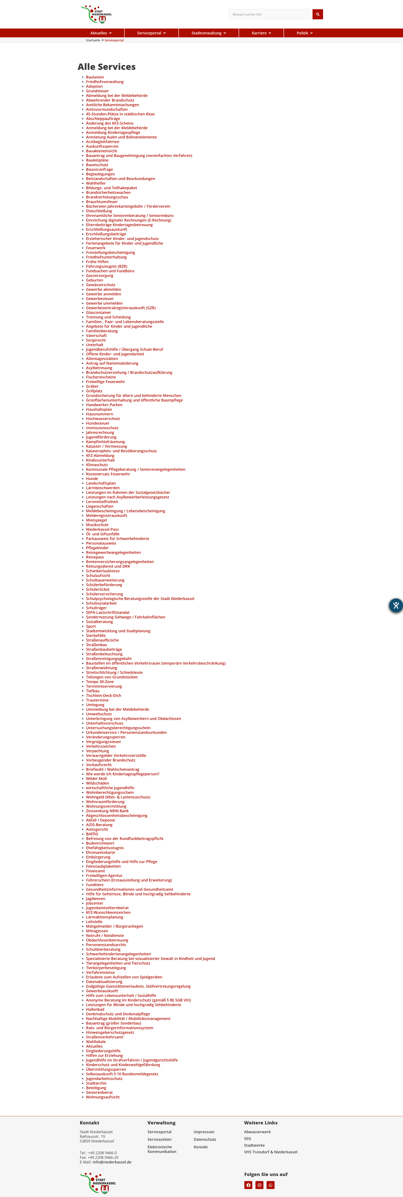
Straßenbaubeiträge (104, 649)
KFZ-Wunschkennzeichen (108, 912)
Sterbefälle (96, 635)
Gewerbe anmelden (103, 293)
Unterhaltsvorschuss (104, 723)
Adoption (94, 86)
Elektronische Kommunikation (162, 1149)
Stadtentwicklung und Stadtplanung (118, 630)
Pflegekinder (97, 547)
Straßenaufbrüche (102, 640)
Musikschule (97, 524)
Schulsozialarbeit (101, 603)
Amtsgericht (97, 829)
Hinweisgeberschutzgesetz (110, 1032)
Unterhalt (94, 344)
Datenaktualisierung (104, 981)
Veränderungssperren (105, 736)
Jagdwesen (95, 898)
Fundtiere (94, 884)
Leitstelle (94, 921)
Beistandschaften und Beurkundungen (120, 178)
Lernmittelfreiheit (102, 501)
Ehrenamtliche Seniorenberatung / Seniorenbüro (130, 215)
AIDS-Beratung (99, 824)
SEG (247, 1138)
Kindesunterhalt (100, 460)
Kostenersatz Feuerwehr (108, 473)
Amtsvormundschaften (107, 109)
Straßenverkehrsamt (104, 1036)
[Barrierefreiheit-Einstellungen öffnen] (396, 605)
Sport (91, 626)
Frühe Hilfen (97, 261)
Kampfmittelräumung (105, 441)
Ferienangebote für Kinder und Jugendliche (124, 243)
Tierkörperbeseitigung (106, 967)
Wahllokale (96, 1041)
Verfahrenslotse (100, 972)
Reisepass (95, 556)
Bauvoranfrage (99, 169)
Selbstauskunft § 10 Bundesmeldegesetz (122, 1073)
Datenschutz (205, 1139)
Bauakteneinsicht (101, 150)
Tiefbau (92, 690)
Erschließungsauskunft (106, 229)
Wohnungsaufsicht (103, 1096)
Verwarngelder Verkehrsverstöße (116, 755)
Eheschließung (99, 210)
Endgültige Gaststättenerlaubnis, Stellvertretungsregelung (138, 986)
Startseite (93, 40)
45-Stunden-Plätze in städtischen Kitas (120, 113)
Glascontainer (98, 312)
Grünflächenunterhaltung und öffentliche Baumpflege (134, 400)
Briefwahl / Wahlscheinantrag (112, 769)
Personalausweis (101, 543)
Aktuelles (94, 1046)
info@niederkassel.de (112, 1161)
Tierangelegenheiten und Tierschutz (118, 963)
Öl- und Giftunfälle (102, 533)
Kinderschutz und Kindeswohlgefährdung (123, 1064)
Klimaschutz (97, 464)
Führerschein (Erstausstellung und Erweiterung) (129, 880)
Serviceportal (159, 1131)
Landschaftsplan (101, 483)
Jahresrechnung (100, 432)
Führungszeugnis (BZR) (106, 266)
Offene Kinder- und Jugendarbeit (115, 353)
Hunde (92, 478)
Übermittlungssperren (106, 1069)
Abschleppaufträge (103, 118)
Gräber (92, 386)
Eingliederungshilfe (103, 1050)
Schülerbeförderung (104, 584)
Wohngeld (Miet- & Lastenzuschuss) (118, 796)
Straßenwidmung (101, 667)
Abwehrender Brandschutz (110, 100)
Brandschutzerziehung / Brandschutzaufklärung (129, 372)
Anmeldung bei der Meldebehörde (117, 127)
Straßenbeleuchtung (104, 653)
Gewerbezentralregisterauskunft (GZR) (121, 307)
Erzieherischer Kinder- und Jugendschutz (122, 238)
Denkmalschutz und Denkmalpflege (118, 1013)
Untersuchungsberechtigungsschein (118, 727)
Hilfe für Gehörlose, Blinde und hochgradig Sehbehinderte (138, 893)
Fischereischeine (101, 376)
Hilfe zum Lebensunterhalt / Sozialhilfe (121, 995)
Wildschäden (97, 783)
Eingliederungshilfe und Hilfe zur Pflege (121, 861)
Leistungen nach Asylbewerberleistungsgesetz (127, 496)
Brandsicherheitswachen (108, 192)
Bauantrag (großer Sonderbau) (113, 1023)
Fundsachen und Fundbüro (110, 270)
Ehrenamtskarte (100, 852)
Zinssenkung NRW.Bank (107, 810)
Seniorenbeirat (99, 1092)
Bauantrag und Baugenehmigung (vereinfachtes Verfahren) (139, 155)
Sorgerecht (96, 340)
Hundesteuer (98, 423)
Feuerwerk (95, 247)
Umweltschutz (99, 713)
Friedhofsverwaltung (105, 81)
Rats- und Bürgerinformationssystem (119, 1027)
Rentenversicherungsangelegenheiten (120, 561)
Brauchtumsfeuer (102, 201)
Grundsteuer (97, 90)
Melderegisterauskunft (106, 515)
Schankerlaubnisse (103, 570)
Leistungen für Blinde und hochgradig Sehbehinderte (133, 1004)
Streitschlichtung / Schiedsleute (114, 672)
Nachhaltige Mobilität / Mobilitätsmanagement (128, 1018)
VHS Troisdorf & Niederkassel (270, 1151)
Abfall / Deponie (100, 820)
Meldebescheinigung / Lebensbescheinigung (125, 510)
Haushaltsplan (99, 409)
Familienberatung (102, 330)
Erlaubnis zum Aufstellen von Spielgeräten (124, 976)
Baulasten (95, 77)
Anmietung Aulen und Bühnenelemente (121, 137)
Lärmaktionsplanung (104, 916)
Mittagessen (97, 930)
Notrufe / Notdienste (105, 935)
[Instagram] (259, 1185)
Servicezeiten (159, 1139)
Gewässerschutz (100, 284)
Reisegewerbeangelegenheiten (113, 552)
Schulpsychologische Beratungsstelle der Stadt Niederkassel (140, 598)
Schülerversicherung (104, 593)
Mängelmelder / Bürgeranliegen (114, 926)
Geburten (94, 280)
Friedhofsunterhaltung (106, 256)
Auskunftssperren (102, 146)
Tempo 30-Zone (100, 681)
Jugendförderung (101, 436)
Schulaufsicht (98, 575)
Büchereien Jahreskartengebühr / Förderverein (128, 206)
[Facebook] (248, 1185)
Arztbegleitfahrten (102, 141)
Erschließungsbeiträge (106, 233)
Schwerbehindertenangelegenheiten (118, 953)
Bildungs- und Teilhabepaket (111, 187)
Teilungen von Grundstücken (112, 676)
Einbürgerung (98, 856)
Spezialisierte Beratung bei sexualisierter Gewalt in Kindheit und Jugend (150, 958)
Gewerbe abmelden (103, 289)
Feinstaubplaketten (103, 866)
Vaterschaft (96, 335)
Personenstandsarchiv (106, 944)
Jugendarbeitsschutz (104, 1078)
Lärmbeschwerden (103, 487)
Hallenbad (95, 1009)
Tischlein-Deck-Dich (103, 695)
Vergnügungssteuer (103, 741)
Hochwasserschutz (103, 418)
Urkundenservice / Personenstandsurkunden (126, 732)
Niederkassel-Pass (102, 529)
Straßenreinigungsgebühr (109, 658)
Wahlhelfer (96, 183)
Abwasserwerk (257, 1131)
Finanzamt (95, 870)
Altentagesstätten (102, 358)
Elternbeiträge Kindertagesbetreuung (119, 224)
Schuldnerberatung (103, 949)
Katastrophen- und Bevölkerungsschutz (121, 450)
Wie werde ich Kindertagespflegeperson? (122, 773)
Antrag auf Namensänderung (112, 363)
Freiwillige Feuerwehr (105, 381)
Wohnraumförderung (105, 801)
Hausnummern (99, 413)
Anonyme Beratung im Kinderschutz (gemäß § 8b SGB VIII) (138, 1000)
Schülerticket (98, 589)
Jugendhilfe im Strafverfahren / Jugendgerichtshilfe (132, 1060)
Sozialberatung (99, 621)
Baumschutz (97, 164)
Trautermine (97, 700)
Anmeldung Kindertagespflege (113, 132)
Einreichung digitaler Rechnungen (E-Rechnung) (128, 220)
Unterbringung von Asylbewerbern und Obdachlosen (133, 718)
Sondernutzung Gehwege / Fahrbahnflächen (125, 616)
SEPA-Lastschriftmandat (108, 612)
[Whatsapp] (271, 1185)
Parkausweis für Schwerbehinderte (117, 538)
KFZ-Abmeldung (100, 455)
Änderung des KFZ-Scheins (109, 123)
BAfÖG (92, 833)
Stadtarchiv (96, 1083)
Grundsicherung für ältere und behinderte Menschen (133, 395)
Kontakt (201, 1146)
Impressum (204, 1131)
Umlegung (95, 704)
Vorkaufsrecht (99, 764)
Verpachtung (97, 750)
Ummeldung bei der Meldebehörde (117, 709)
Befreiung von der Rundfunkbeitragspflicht (125, 838)
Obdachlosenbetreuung (107, 940)
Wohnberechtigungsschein (110, 792)
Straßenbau (96, 644)
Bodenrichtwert (100, 843)
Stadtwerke (254, 1145)
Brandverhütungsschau (107, 197)
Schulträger (96, 607)
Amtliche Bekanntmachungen (112, 104)
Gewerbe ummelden (104, 303)
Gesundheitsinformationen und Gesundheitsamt (129, 889)
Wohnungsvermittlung (106, 806)
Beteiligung (96, 1087)
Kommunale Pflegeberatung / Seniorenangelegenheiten (135, 469)
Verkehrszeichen (101, 746)
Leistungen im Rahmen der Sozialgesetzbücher (128, 492)
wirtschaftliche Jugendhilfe (110, 787)
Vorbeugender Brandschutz (110, 760)
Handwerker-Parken (104, 404)
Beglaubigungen (100, 173)
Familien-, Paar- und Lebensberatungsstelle (125, 321)
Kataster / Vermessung (106, 446)
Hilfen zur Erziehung (104, 1055)
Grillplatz (94, 390)
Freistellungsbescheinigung (110, 252)
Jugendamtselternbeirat (107, 907)
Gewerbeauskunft (102, 990)
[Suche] (318, 14)
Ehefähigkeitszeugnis (105, 847)
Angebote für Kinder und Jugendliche (119, 326)
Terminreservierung (104, 686)
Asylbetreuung (99, 367)
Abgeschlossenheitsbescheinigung (116, 815)
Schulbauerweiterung (105, 580)
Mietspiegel (96, 520)
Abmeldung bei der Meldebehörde (117, 95)
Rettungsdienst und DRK (108, 566)
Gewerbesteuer (100, 298)
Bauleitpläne (97, 160)
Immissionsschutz (102, 427)
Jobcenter (94, 903)
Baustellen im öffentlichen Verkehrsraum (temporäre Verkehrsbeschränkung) (156, 663)
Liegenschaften (99, 506)
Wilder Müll (96, 778)
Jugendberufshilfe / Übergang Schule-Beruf (124, 349)
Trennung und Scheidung (108, 316)
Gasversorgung (99, 275)
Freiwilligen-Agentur (104, 875)
